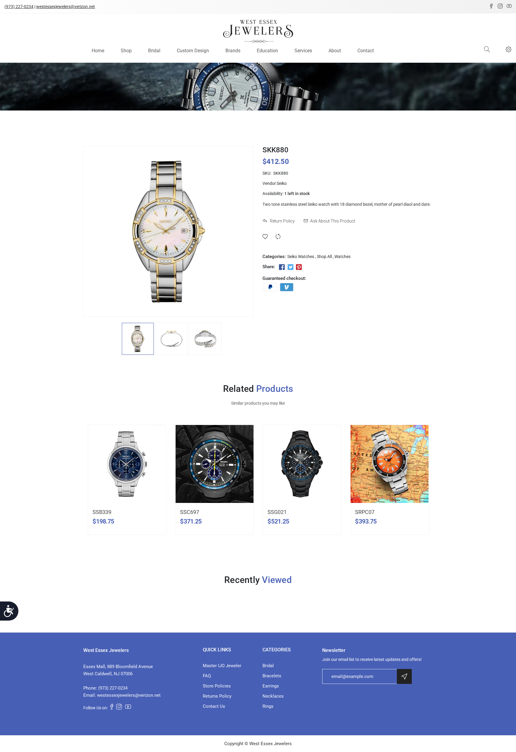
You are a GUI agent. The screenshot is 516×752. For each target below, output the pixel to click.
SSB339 (102, 512)
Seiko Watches (300, 256)
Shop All (324, 256)
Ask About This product (332, 221)
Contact (365, 50)
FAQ (207, 676)
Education (267, 50)
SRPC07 (364, 512)
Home (98, 50)
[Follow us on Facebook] (282, 267)
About (334, 50)
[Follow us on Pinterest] (299, 267)
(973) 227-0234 (18, 6)
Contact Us (214, 706)
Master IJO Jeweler (222, 665)
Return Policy (282, 221)
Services (303, 50)
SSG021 (277, 512)
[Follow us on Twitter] (290, 267)
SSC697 (189, 512)
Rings (268, 706)
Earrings (270, 686)
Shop (126, 50)
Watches (342, 256)
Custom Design (193, 50)
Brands (232, 50)
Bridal (154, 50)
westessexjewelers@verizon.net (65, 6)
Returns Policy (217, 696)
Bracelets (271, 676)
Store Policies (217, 686)
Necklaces (273, 696)
